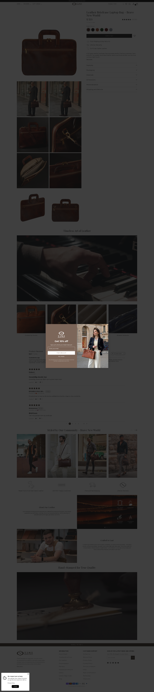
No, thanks (61, 356)
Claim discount (61, 353)
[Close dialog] (106, 326)
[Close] (28, 674)
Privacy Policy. (11, 683)
